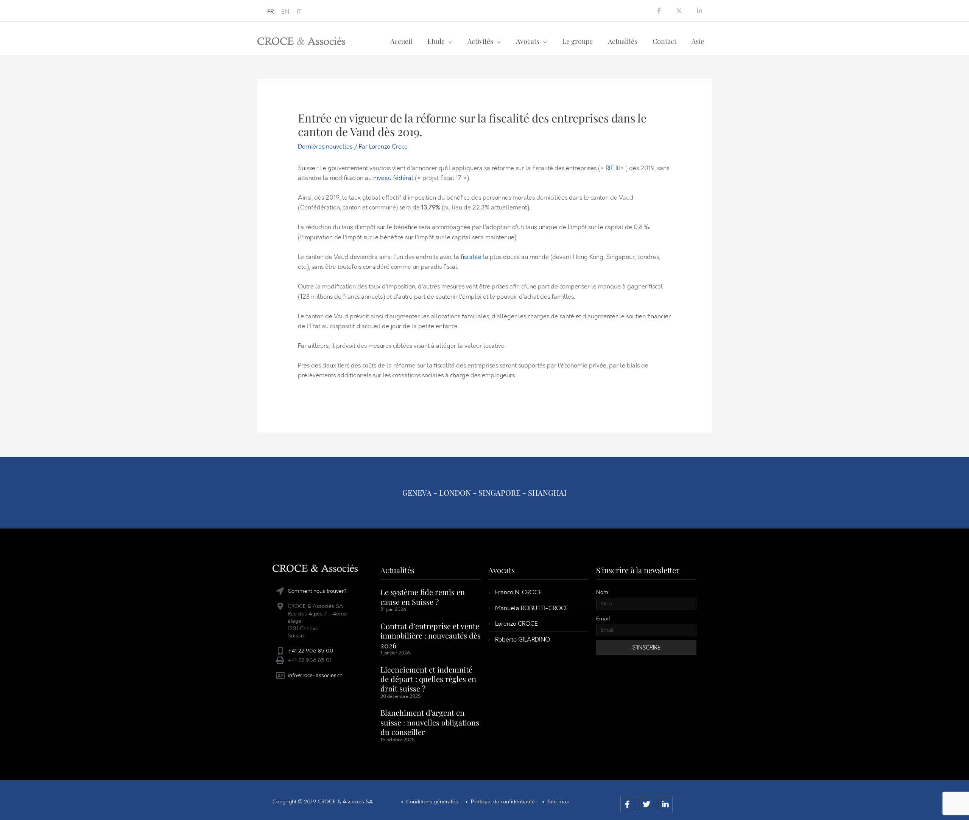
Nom (602, 592)
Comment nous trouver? (317, 591)
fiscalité (471, 257)
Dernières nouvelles (325, 146)
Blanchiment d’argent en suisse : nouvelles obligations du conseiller (429, 722)
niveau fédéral (393, 178)
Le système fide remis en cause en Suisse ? (422, 596)
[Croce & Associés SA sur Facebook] (659, 10)
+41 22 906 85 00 (310, 650)
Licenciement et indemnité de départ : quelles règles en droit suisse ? (428, 679)
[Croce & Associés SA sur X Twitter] (679, 10)
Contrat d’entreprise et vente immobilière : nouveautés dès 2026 (430, 635)
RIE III (613, 168)
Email (603, 618)
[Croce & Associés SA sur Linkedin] (699, 10)
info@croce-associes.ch (315, 675)
